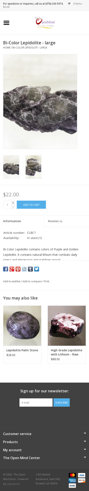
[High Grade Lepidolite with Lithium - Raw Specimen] (67, 326)
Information (12, 221)
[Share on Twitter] (36, 269)
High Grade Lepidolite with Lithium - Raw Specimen (66, 352)
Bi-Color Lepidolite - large (29, 47)
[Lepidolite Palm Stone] (22, 326)
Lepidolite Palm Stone (22, 350)
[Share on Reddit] (24, 269)
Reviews (55, 221)
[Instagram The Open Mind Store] (67, 415)
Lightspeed (13, 484)
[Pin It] (18, 269)
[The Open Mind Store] (51, 22)
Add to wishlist (11, 281)
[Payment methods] (72, 475)
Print (46, 281)
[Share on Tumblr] (30, 269)
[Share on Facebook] (5, 269)
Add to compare (32, 281)
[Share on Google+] (11, 269)
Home (6, 47)
